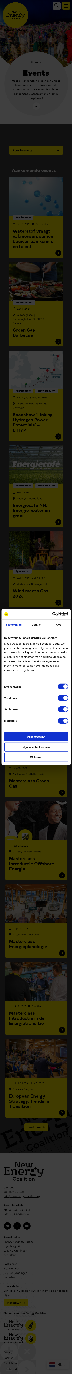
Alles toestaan (36, 736)
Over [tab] (59, 624)
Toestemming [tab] (13, 624)
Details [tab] (36, 624)
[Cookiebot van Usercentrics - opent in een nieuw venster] (52, 614)
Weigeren (36, 757)
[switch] (63, 698)
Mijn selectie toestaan (36, 747)
